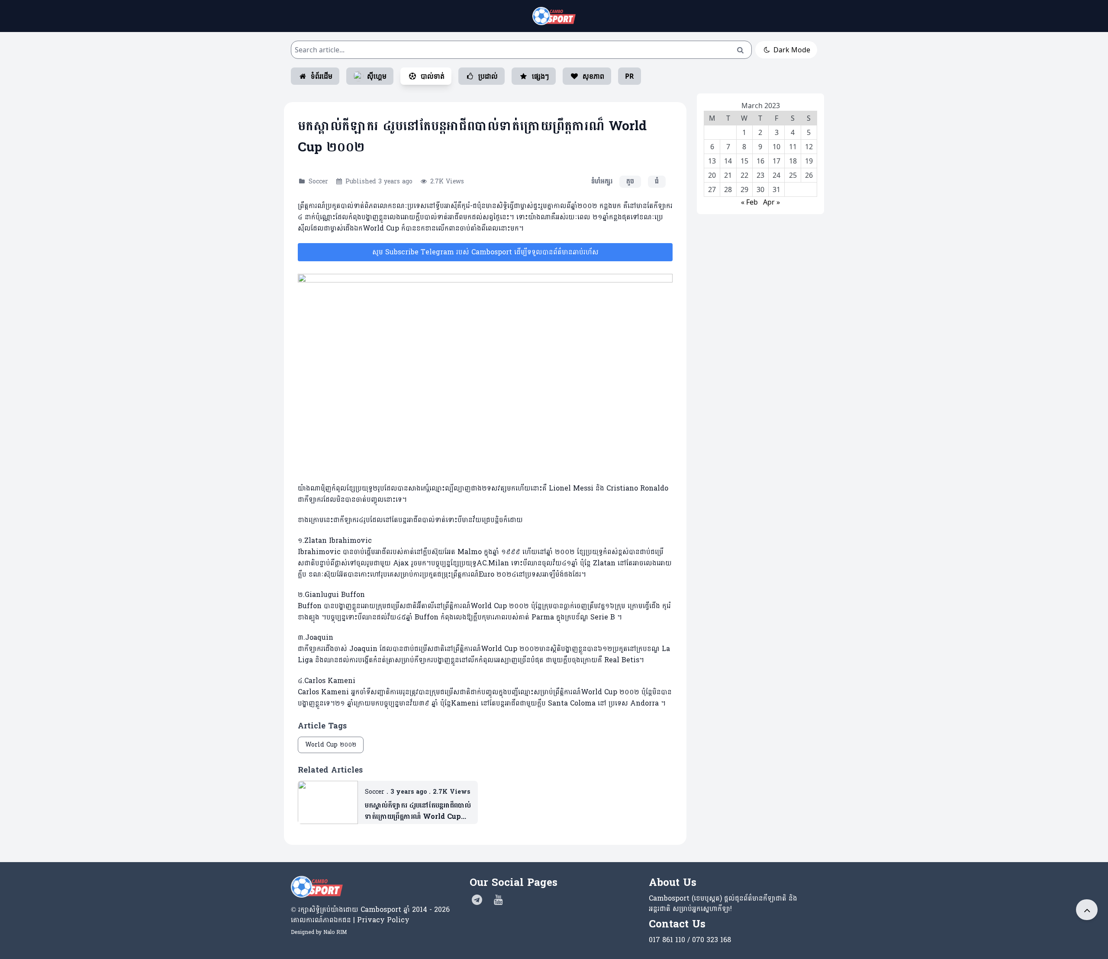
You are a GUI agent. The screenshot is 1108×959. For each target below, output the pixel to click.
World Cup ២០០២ (330, 744)
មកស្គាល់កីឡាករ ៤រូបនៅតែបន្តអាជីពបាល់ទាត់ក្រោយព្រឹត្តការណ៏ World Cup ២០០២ (418, 811)
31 (776, 189)
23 (760, 175)
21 (728, 175)
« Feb (749, 202)
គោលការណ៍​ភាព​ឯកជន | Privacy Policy (350, 920)
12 (809, 146)
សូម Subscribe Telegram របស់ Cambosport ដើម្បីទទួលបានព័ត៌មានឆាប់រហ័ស (485, 252)
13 (712, 161)
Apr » (771, 202)
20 (712, 175)
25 (793, 175)
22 (744, 175)
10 (776, 146)
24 (776, 175)
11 (793, 146)
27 (712, 189)
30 (760, 189)
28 (728, 189)
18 (793, 161)
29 (744, 189)
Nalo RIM (335, 932)
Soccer (318, 181)
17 (776, 161)
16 (760, 161)
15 (744, 161)
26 (809, 175)
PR (629, 76)
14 (728, 161)
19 (809, 161)
